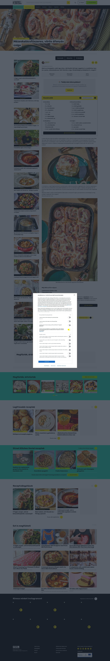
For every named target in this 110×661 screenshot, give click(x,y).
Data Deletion (46, 365)
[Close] (75, 295)
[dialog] (55, 330)
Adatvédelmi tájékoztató (61, 365)
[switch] (69, 317)
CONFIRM (47, 361)
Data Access (53, 365)
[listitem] (55, 314)
